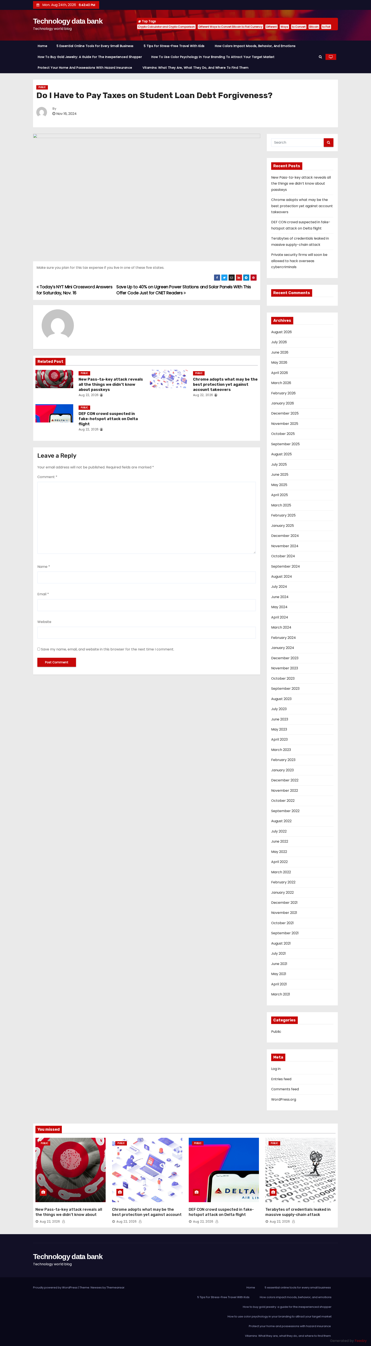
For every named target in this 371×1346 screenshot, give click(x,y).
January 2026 (282, 403)
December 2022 (284, 780)
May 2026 (279, 362)
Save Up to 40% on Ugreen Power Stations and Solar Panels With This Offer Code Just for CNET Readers (183, 290)
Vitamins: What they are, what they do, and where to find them (196, 67)
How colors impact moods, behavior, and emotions (255, 46)
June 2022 (279, 841)
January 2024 (282, 647)
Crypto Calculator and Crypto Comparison (166, 27)
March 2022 (281, 872)
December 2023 (284, 658)
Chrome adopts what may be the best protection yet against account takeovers (225, 384)
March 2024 (281, 627)
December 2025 (285, 413)
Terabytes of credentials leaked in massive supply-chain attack (298, 1212)
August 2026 (281, 332)
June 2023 (279, 719)
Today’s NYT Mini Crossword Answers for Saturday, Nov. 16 (74, 290)
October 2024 (283, 556)
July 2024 (279, 586)
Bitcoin (313, 27)
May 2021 (278, 973)
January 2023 (282, 770)
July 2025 (279, 464)
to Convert (299, 27)
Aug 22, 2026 (89, 395)
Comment (47, 476)
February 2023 (283, 759)
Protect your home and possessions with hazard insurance (85, 67)
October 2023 (283, 678)
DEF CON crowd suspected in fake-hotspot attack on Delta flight (108, 418)
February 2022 (283, 882)
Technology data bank (67, 21)
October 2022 (283, 800)
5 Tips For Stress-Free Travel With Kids (174, 46)
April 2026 (279, 372)
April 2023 (279, 739)
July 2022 (279, 831)
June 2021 (279, 963)
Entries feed (281, 1079)
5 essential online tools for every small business (95, 46)
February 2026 (283, 393)
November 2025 (284, 423)
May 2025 (279, 484)
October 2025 (283, 433)
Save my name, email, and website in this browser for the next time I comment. (107, 649)
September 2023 (285, 688)
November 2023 (284, 668)
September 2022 (285, 810)
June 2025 (279, 474)
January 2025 (282, 525)
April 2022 (279, 861)
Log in (276, 1068)
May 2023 (279, 729)
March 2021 (280, 994)
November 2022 (284, 790)
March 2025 (281, 505)
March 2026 (281, 382)
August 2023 (281, 698)
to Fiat (326, 27)
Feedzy (361, 1340)
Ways (284, 27)
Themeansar (115, 1287)
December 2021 (284, 902)
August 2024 (281, 576)
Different (271, 27)
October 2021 (282, 923)
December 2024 (285, 535)
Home (42, 46)
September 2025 (285, 444)
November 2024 (284, 546)
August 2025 (281, 454)
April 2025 (279, 494)
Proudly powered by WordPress (55, 1287)
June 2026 (279, 352)
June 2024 (280, 596)
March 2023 (281, 749)
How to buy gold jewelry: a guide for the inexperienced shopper (90, 57)
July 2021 (278, 953)
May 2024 (279, 607)
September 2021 (285, 933)
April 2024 (279, 617)
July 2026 (279, 342)
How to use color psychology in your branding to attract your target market (212, 57)
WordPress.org (283, 1099)
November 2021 (284, 912)
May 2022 (279, 851)
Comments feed (285, 1089)
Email (43, 594)
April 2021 (279, 984)
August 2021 (281, 943)
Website (44, 621)
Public (42, 87)
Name (43, 566)
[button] (320, 56)
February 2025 (283, 515)
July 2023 (279, 708)
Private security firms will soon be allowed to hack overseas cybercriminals (299, 260)
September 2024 (285, 566)
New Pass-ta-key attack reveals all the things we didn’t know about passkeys (111, 384)
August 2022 (281, 821)
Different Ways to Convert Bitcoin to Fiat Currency (230, 27)
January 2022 (282, 892)
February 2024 (283, 637)
